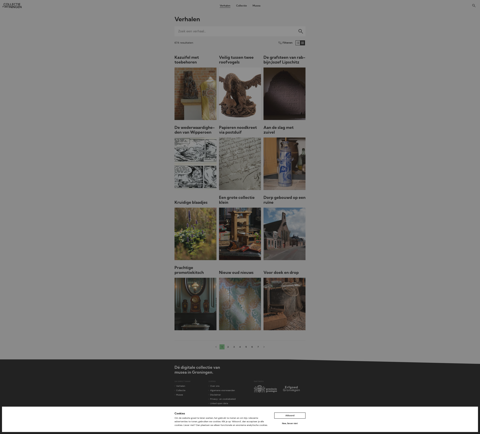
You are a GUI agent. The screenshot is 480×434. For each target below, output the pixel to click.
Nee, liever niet (290, 423)
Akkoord (289, 415)
